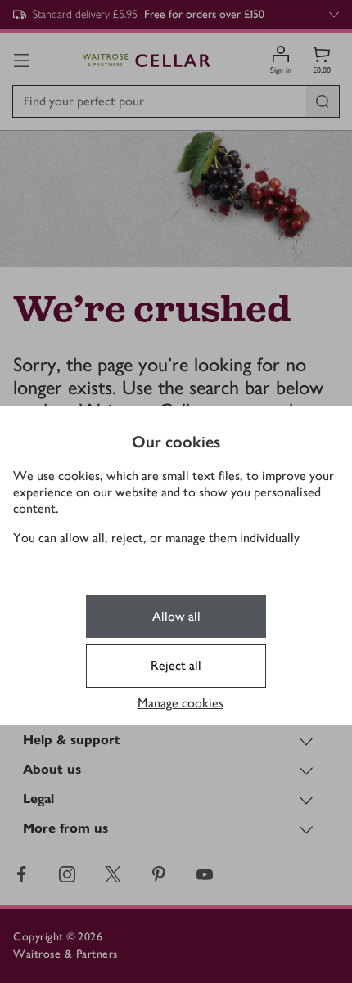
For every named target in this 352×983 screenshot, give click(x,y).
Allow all (176, 616)
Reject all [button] (176, 665)
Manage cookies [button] (180, 703)
